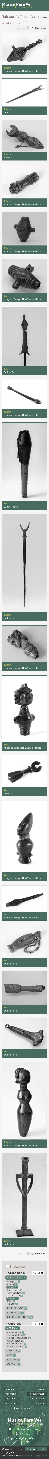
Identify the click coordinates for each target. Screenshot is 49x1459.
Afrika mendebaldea (18, 1338)
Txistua (12, 1298)
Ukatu (42, 1449)
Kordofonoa (17, 1308)
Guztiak (37, 1273)
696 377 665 (26, 1438)
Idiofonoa (15, 1312)
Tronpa (12, 1304)
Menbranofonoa (19, 1317)
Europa (13, 1359)
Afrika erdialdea (16, 1335)
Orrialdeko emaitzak (12, 23)
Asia (11, 1355)
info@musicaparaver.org (26, 1429)
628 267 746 (26, 1433)
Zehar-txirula (14, 1295)
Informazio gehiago (36, 1455)
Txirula (12, 1287)
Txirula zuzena (15, 1293)
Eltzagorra (13, 1281)
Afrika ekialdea (15, 1340)
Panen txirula (14, 1290)
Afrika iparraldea (16, 1343)
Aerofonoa (16, 1277)
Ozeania (13, 1364)
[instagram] (27, 1443)
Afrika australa (15, 1332)
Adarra (12, 1284)
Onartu (31, 1449)
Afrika (12, 1328)
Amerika (13, 1350)
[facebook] (21, 1443)
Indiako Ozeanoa (16, 1346)
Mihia (10, 1301)
